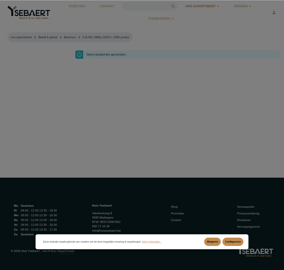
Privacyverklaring (248, 213)
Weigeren (212, 241)
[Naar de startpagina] (28, 12)
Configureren (233, 241)
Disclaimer (244, 220)
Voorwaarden (245, 206)
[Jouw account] (274, 12)
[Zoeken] (173, 6)
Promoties (177, 213)
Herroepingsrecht (248, 226)
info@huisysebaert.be (106, 230)
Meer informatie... (152, 241)
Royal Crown (66, 251)
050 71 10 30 (101, 226)
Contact (176, 220)
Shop (174, 206)
